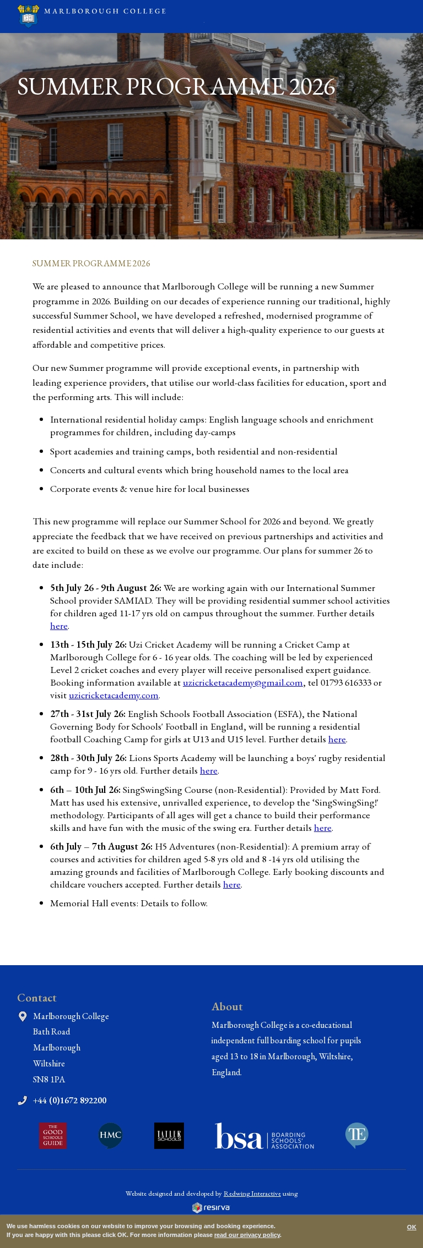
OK (411, 1227)
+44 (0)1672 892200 (69, 1100)
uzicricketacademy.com (114, 694)
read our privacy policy (247, 1234)
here (59, 625)
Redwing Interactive (252, 1193)
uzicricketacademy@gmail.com (243, 682)
